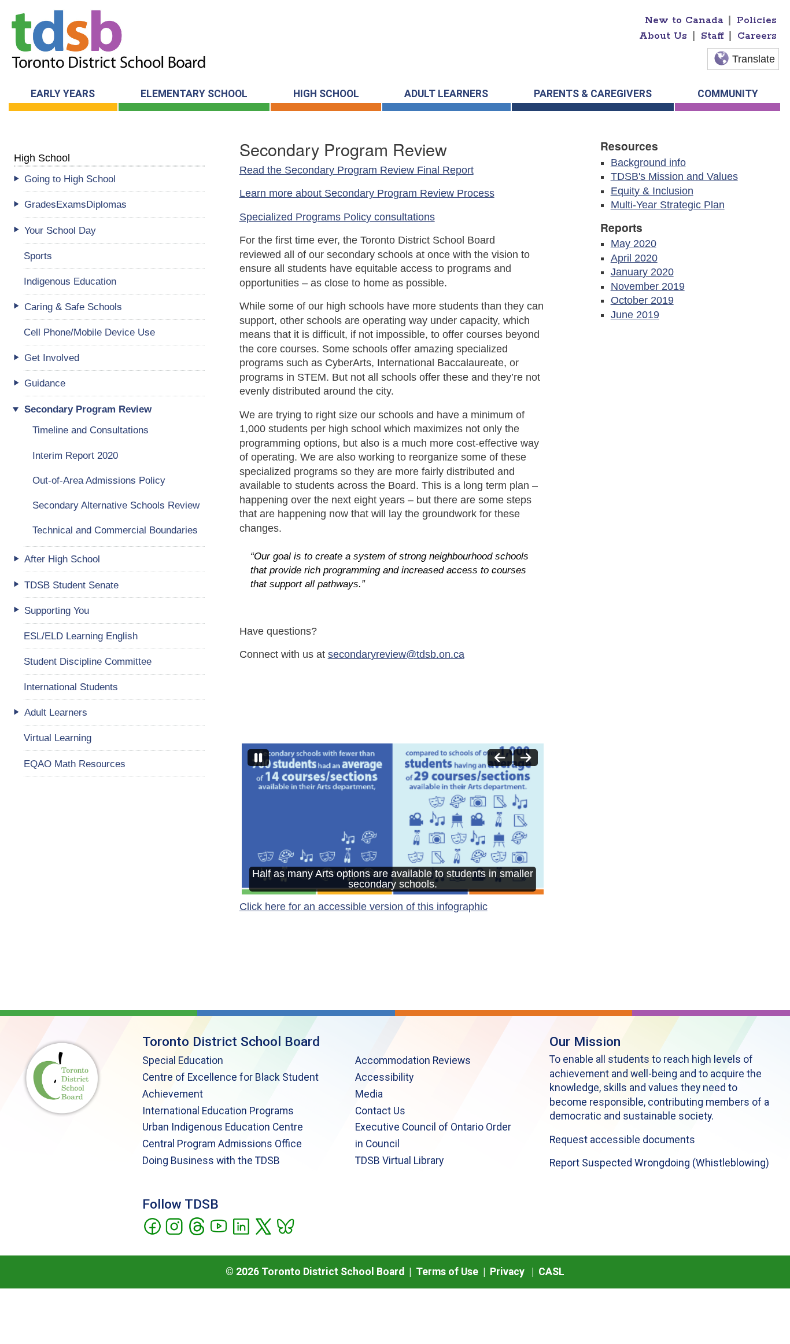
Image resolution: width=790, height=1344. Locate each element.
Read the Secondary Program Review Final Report (356, 170)
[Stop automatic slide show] (258, 757)
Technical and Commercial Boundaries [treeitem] (115, 530)
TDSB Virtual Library (399, 1160)
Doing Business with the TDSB (211, 1160)
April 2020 (634, 258)
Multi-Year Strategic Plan (668, 205)
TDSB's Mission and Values (674, 176)
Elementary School (194, 94)
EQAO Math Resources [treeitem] (74, 763)
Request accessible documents (622, 1140)
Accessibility (384, 1077)
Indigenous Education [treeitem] (70, 281)
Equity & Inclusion (652, 191)
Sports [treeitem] (38, 256)
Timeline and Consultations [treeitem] (90, 430)
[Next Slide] (526, 757)
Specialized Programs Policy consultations (337, 217)
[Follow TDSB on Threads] (196, 1225)
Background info (648, 162)
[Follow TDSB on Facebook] (151, 1225)
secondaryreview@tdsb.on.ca (396, 654)
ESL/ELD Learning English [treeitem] (81, 636)
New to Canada (684, 20)
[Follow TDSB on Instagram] (173, 1225)
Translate (753, 59)
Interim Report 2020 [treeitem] (75, 455)
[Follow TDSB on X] (262, 1225)
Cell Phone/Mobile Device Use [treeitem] (89, 332)
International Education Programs (218, 1111)
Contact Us (380, 1111)
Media (369, 1094)
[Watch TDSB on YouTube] (218, 1225)
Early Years (63, 94)
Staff (712, 36)
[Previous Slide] (500, 757)
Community (727, 94)
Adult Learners (446, 94)
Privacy (507, 1271)
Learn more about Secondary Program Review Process (366, 193)
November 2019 (648, 286)
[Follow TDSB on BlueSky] (284, 1225)
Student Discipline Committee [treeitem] (88, 661)
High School (326, 94)
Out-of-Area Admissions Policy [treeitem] (98, 480)
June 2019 (635, 315)
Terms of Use (447, 1271)
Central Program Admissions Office (222, 1144)
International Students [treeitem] (71, 687)
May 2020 (633, 243)
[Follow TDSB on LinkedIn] (240, 1225)
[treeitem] (114, 179)
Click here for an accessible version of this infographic (363, 906)
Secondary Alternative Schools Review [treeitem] (116, 505)
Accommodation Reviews (413, 1060)
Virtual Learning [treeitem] (57, 737)
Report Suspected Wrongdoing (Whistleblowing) (659, 1163)
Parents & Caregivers (593, 94)
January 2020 (642, 272)
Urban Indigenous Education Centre (222, 1127)
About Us (663, 36)
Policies (757, 20)
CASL (551, 1271)
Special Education (182, 1060)
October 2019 (642, 300)
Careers (757, 36)
